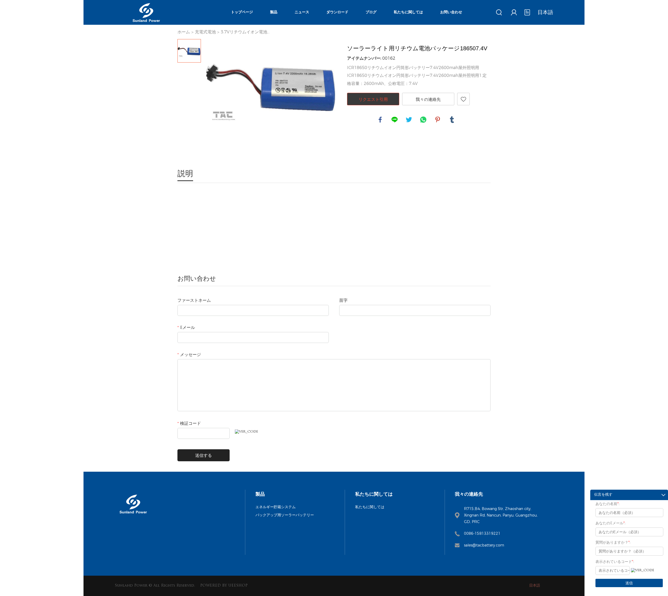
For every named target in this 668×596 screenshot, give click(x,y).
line (394, 120)
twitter (409, 120)
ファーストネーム (194, 301)
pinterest (438, 120)
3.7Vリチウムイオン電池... (245, 32)
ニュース (302, 12)
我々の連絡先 (428, 99)
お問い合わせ (451, 12)
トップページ (242, 12)
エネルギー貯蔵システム (275, 507)
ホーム (183, 32)
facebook (380, 120)
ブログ (371, 12)
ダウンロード (337, 12)
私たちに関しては (408, 12)
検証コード (189, 424)
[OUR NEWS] (133, 515)
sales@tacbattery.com (484, 545)
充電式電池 (205, 32)
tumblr (452, 120)
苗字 (343, 301)
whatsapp (423, 120)
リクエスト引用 (373, 99)
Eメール (186, 328)
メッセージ (189, 355)
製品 (273, 12)
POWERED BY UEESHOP (224, 586)
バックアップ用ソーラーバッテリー (284, 515)
